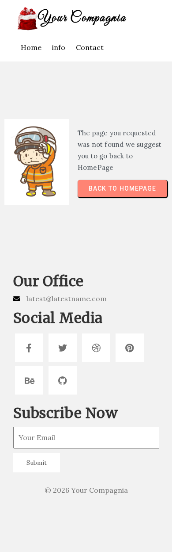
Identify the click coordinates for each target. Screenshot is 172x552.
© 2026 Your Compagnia (86, 490)
